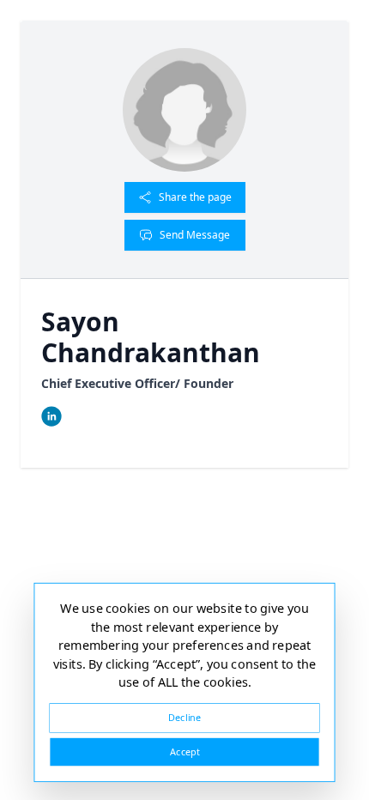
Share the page (195, 197)
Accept (184, 751)
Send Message (195, 234)
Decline (184, 717)
